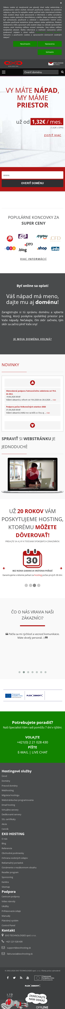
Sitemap (6, 886)
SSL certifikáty (9, 819)
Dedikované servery (11, 814)
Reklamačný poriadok (12, 862)
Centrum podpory (11, 896)
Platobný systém (10, 920)
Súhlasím (50, 52)
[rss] (21, 978)
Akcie (4, 824)
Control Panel (8, 925)
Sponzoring (7, 877)
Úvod (4, 775)
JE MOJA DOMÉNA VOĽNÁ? (32, 339)
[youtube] (27, 978)
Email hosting (8, 804)
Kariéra (5, 881)
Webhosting (8, 790)
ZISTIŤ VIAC (52, 135)
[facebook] (8, 978)
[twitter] (14, 978)
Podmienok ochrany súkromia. (49, 32)
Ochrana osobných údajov (15, 857)
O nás (4, 838)
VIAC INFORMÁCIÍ (33, 259)
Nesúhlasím (25, 44)
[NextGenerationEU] (45, 978)
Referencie (7, 848)
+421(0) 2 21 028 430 (32, 742)
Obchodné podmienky (13, 853)
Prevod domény (10, 785)
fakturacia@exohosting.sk (20, 953)
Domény (6, 780)
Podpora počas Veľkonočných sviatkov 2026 (26, 406)
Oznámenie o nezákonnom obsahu (19, 867)
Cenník (5, 828)
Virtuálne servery (10, 809)
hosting (38, 575)
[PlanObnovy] (32, 985)
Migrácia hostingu (10, 795)
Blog (4, 843)
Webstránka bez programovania (18, 800)
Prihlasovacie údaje (11, 911)
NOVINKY (10, 364)
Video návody (8, 901)
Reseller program (10, 872)
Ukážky (5, 906)
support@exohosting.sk (19, 947)
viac (54, 399)
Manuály (6, 915)
